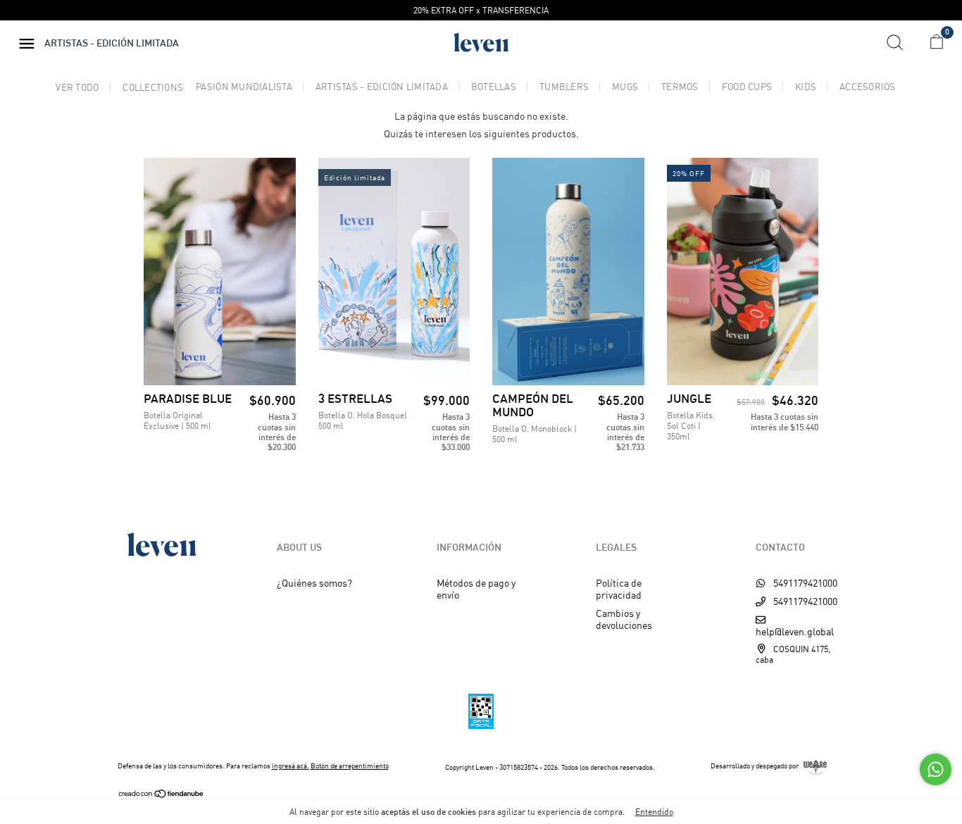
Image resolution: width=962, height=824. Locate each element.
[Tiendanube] (162, 795)
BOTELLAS (493, 87)
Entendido (654, 811)
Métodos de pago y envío (476, 589)
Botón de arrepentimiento (350, 765)
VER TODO (77, 87)
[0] (931, 44)
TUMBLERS (564, 87)
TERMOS (680, 87)
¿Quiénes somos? (314, 583)
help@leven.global (795, 631)
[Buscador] (899, 42)
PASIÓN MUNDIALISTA (244, 87)
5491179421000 (804, 583)
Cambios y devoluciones (624, 619)
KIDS (805, 87)
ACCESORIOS (867, 87)
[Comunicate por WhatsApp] (935, 769)
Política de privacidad (619, 589)
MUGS (625, 87)
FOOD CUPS (747, 87)
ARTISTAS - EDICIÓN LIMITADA (382, 87)
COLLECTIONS (153, 87)
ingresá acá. (290, 765)
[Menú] (30, 44)
